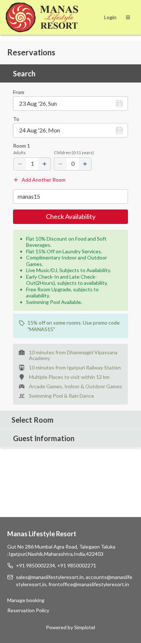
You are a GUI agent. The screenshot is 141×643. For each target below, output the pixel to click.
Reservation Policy (28, 610)
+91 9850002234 (35, 565)
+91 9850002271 (76, 565)
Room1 (21, 145)
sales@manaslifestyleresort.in (50, 577)
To (16, 119)
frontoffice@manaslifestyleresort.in (88, 584)
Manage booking (25, 600)
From (18, 92)
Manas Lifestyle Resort (41, 534)
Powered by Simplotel (70, 627)
